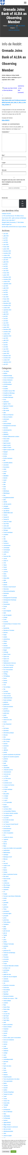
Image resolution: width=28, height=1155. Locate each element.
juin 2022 (5, 342)
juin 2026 (5, 238)
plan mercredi (6, 931)
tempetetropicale (7, 1077)
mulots (4, 867)
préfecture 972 (6, 950)
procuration (6, 959)
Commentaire (6, 132)
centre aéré (6, 526)
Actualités (5, 388)
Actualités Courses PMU (9, 391)
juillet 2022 (6, 340)
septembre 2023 (7, 310)
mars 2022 (5, 349)
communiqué (6, 547)
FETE (4, 685)
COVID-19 (5, 560)
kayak (4, 763)
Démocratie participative (9, 591)
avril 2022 (5, 347)
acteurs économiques (8, 377)
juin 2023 (5, 316)
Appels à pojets (7, 445)
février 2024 (6, 299)
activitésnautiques (7, 384)
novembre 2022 (7, 331)
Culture (5, 565)
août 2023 (5, 312)
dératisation (6, 593)
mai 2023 (5, 318)
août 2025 (5, 259)
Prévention (5, 957)
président (5, 955)
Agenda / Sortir (7, 404)
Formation (5, 691)
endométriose (6, 639)
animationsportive (7, 430)
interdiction (6, 746)
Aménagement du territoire (9, 425)
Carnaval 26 (6, 519)
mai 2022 (5, 344)
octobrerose (6, 883)
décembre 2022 (7, 329)
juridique (5, 761)
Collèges (5, 541)
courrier (5, 558)
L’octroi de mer (7, 774)
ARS (4, 460)
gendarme (5, 702)
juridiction (5, 759)
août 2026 (5, 233)
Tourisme (5, 1085)
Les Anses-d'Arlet (7, 809)
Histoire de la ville (7, 719)
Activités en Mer (7, 382)
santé (4, 1022)
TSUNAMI (5, 1105)
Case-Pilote (6, 523)
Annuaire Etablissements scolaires (11, 436)
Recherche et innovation (9, 985)
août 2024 (5, 286)
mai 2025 (5, 266)
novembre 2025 (7, 253)
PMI (4, 937)
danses (5, 576)
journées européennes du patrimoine (11, 754)
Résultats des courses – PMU (10, 998)
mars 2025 (5, 270)
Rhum (4, 1005)
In (3, 726)
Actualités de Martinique (9, 393)
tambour (5, 1072)
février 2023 (6, 325)
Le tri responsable (7, 802)
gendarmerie (6, 704)
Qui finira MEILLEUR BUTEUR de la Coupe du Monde (14, 226)
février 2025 (6, 273)
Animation (5, 428)
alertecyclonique (7, 423)
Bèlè (4, 484)
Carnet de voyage (7, 521)
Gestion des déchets (8, 706)
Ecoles (4, 619)
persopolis (5, 915)
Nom (3, 155)
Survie (4, 1070)
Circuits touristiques (8, 532)
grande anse (6, 713)
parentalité (5, 902)
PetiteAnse (6, 924)
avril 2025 (5, 268)
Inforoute (5, 735)
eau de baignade (7, 610)
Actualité (5, 386)
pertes (4, 918)
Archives (5, 454)
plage (4, 926)
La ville (5, 791)
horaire (5, 722)
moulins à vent (6, 865)
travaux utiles (6, 1103)
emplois (5, 637)
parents (5, 905)
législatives (6, 807)
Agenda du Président (8, 406)
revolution (5, 1003)
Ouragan (5, 894)
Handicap (5, 717)
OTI (4, 891)
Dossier (5, 606)
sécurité (5, 1033)
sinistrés (5, 1044)
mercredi (5, 863)
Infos (17, 28)
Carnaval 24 (6, 517)
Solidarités (5, 1050)
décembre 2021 (7, 355)
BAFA (4, 473)
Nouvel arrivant (6, 878)
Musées (5, 870)
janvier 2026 (6, 249)
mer (4, 861)
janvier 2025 (6, 275)
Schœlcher (5, 1029)
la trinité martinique (7, 789)
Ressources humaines (8, 996)
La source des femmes (8, 785)
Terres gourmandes (7, 1081)
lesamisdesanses (7, 828)
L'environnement (7, 772)
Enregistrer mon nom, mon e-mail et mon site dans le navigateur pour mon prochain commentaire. (13, 182)
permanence (6, 911)
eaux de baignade (7, 615)
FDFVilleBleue (6, 676)
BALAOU (5, 478)
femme (5, 678)
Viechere (5, 1120)
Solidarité (5, 1048)
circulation (5, 534)
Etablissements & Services (9, 663)
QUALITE (5, 972)
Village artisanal (7, 1124)
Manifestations (6, 852)
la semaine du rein (7, 783)
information (6, 730)
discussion (5, 602)
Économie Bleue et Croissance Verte (12, 624)
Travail (4, 1096)
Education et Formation (8, 630)
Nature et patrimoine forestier (10, 874)
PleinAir (5, 935)
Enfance (5, 641)
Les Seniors (6, 822)
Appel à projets (7, 443)
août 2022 (5, 338)
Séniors (5, 1035)
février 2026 (6, 246)
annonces (5, 432)
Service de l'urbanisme (8, 1040)
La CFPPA (5, 776)
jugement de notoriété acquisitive (11, 756)
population (5, 946)
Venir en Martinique (7, 1111)
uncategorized (6, 1109)
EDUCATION (6, 628)
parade (5, 898)
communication (6, 545)
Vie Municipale (6, 1118)
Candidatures (6, 508)
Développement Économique (10, 597)
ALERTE (5, 421)
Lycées (5, 841)
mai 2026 (5, 240)
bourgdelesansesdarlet (8, 497)
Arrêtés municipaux (7, 458)
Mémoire (5, 859)
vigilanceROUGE (7, 1122)
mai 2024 (5, 292)
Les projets (6, 817)
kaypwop (5, 765)
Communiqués (6, 550)
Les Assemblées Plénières (9, 811)
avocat (4, 471)
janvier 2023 (6, 327)
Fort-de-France (6, 693)
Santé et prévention (8, 1024)
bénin (4, 486)
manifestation (6, 850)
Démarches (6, 589)
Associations (6, 467)
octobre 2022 (6, 334)
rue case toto (6, 1013)
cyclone (5, 569)
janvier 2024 (6, 301)
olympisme (5, 889)
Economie (5, 621)
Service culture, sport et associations (12, 1037)
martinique (5, 854)
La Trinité (5, 787)
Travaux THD (6, 1100)
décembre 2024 (7, 277)
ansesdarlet (6, 441)
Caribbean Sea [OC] (6, 213)
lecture (5, 804)
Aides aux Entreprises (8, 414)
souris (4, 1055)
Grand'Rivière (6, 711)
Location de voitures (8, 837)
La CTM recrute (7, 778)
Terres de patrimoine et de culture (11, 1079)
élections (5, 632)
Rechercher (5, 198)
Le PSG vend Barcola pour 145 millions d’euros (13, 216)
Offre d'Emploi (6, 885)
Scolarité (5, 1031)
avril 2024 (5, 294)
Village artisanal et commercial (10, 1127)
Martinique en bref (7, 857)
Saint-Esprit (6, 1016)
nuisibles (5, 881)
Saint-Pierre (6, 1018)
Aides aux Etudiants (7, 417)
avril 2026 (5, 242)
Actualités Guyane (7, 395)
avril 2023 (5, 320)
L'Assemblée (6, 767)
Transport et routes (7, 1094)
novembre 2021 (7, 357)
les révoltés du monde (8, 820)
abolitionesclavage (7, 375)
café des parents (7, 504)
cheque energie (7, 528)
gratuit (4, 715)
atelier (4, 469)
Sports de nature (7, 1066)
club (4, 536)
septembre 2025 (7, 257)
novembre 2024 (7, 279)
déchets (5, 584)
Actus (4, 399)
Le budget (5, 796)
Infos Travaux (6, 741)
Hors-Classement (7, 724)
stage (4, 1068)
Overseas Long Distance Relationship (12, 896)
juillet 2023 (6, 314)
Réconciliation (6, 989)
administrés (6, 401)
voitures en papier (7, 1135)
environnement (6, 648)
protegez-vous (6, 968)
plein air (5, 933)
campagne (5, 506)
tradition (5, 1090)
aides (4, 412)
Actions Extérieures (7, 380)
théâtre (5, 1083)
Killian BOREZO (21, 25)
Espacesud (5, 661)
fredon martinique (7, 700)
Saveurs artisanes (7, 1026)
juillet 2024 (6, 288)
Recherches (6, 987)
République (6, 994)
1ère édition (6, 371)
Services (5, 1042)
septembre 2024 (7, 283)
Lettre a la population (8, 833)
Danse (4, 574)
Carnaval (5, 515)
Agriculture (5, 408)
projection (5, 961)
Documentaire (6, 604)
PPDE (4, 948)
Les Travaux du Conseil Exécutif (10, 824)
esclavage (5, 652)
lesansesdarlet (6, 830)
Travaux (5, 1098)
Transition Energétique (8, 1092)
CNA (4, 539)
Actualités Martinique (8, 397)
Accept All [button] (13, 1151)
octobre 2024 (6, 281)
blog (4, 495)
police (4, 939)
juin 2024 (5, 290)
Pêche (4, 909)
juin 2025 (5, 264)
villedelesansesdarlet (8, 1131)
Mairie (4, 846)
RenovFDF (5, 992)
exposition (5, 672)
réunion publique (7, 1000)
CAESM (5, 502)
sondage (5, 1053)
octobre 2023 (6, 307)
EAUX (4, 613)
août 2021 (5, 364)
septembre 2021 (7, 362)
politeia (5, 941)
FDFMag (5, 674)
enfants (5, 643)
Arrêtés (5, 456)
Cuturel (5, 567)
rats (4, 983)
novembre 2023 (7, 305)
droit (4, 608)
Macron (5, 843)
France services (7, 695)
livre (4, 835)
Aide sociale (6, 410)
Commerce (6, 543)
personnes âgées (7, 913)
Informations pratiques (8, 732)
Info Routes (6, 728)
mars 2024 (5, 297)
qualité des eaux (7, 974)
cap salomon (6, 510)
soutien (5, 1057)
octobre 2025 (6, 255)
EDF (4, 626)
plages (4, 928)
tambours (5, 1074)
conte (4, 554)
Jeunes (5, 748)
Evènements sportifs (8, 667)
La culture (5, 780)
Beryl (4, 489)
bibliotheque (6, 491)
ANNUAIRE (5, 434)
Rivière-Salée (6, 1009)
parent (4, 900)
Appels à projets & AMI (8, 449)
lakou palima (6, 793)
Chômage (5, 530)
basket (4, 480)
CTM (4, 563)
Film (4, 689)
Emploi (4, 634)
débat (4, 580)
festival (5, 682)
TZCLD (5, 1107)
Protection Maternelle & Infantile (11, 965)
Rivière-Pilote (6, 1007)
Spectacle (5, 1061)
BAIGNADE (5, 476)
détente (5, 595)
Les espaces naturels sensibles (10, 813)
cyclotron (5, 571)
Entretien (5, 645)
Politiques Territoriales (8, 944)
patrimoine (5, 907)
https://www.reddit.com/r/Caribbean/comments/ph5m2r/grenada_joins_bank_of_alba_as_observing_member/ (14, 102)
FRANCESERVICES (7, 698)
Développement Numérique (9, 600)
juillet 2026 (6, 236)
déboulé (5, 582)
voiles (4, 1133)
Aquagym (5, 452)
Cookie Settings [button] (6, 1151)
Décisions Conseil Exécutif (9, 587)
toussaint (5, 1087)
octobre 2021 (6, 360)
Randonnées (6, 981)
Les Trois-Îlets (6, 826)
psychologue (6, 970)
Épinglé (5, 650)
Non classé (6, 876)
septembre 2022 (7, 336)
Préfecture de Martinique (9, 952)
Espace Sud (6, 656)
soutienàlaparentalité (8, 1059)
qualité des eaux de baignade (10, 976)
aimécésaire (6, 419)
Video (4, 1114)
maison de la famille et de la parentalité (12, 848)
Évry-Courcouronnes (8, 669)
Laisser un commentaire (14, 30)
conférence (6, 552)
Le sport (5, 800)
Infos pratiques (6, 739)
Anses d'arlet (6, 438)
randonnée (5, 979)
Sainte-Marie (6, 1020)
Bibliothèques (6, 493)
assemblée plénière (7, 462)
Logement (5, 839)
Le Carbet (5, 798)
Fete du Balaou (6, 687)
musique (5, 872)
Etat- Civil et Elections (8, 665)
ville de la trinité (7, 1129)
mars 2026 (5, 244)
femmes (5, 680)
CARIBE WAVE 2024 (8, 512)
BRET (4, 499)
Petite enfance (6, 922)
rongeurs (5, 1011)
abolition (5, 373)
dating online (6, 578)
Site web (4, 170)
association (6, 465)
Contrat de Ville (7, 556)
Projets (5, 963)
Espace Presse (6, 654)
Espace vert (6, 658)
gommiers (5, 709)
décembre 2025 (7, 251)
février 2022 (6, 351)
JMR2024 (5, 750)
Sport (4, 1063)
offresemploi (6, 887)
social (4, 1046)
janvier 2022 (6, 353)
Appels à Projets (7, 447)
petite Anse (6, 920)
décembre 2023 (7, 303)
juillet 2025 (6, 262)
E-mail (4, 162)
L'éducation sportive (8, 769)
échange (5, 617)
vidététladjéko (6, 1116)
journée (5, 752)
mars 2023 (5, 323)
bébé (4, 482)
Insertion (5, 743)
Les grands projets (7, 815)
